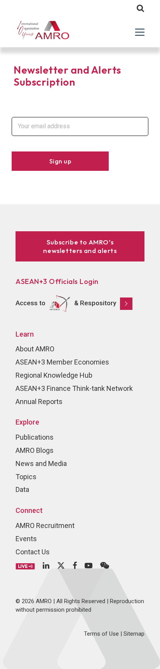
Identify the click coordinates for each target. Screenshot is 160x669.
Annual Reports (39, 401)
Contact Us (33, 552)
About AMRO (35, 349)
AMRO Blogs (35, 450)
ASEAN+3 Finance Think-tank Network (74, 388)
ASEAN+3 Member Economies (62, 362)
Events (26, 539)
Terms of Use (101, 633)
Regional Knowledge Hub (54, 375)
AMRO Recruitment (45, 525)
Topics (26, 477)
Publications (35, 437)
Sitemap (133, 633)
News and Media (41, 463)
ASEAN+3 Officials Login (57, 281)
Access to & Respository (66, 303)
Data (22, 489)
